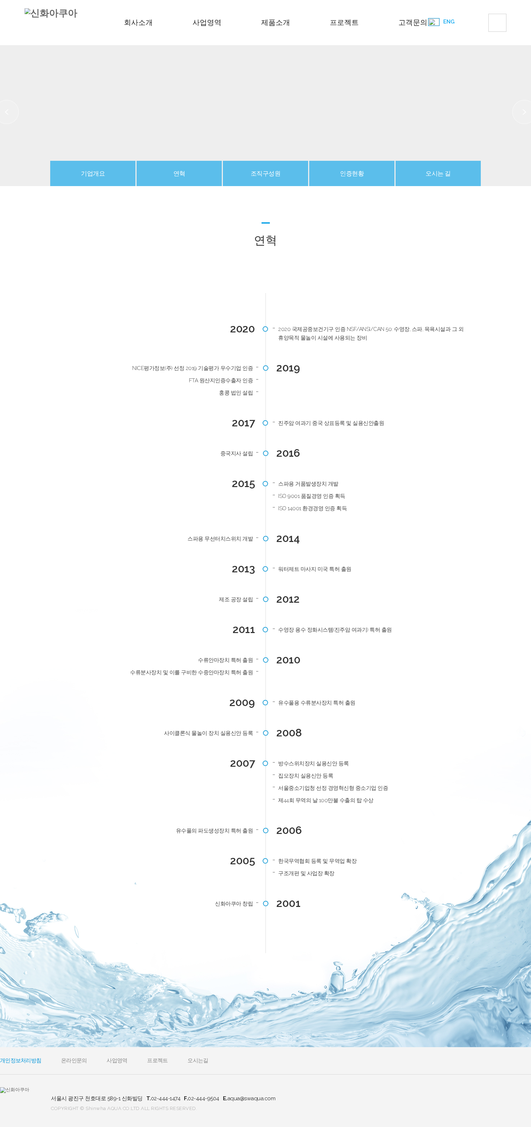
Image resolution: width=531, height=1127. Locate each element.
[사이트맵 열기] (497, 23)
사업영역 (207, 22)
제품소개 (275, 22)
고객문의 (412, 22)
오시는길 (197, 1060)
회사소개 (138, 22)
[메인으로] (51, 13)
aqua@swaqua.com (249, 1098)
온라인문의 (74, 1060)
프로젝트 (344, 22)
